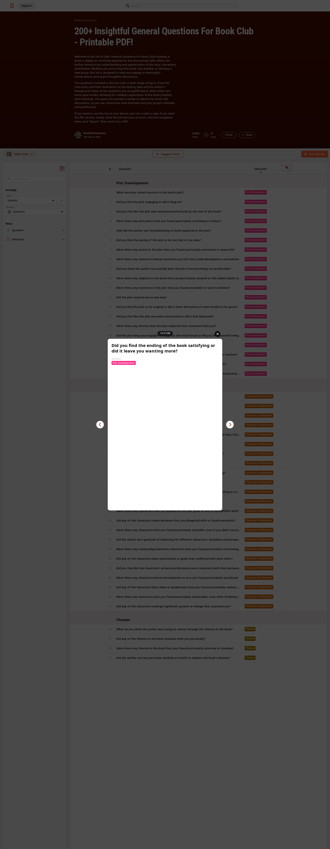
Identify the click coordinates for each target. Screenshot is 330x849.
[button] (100, 424)
